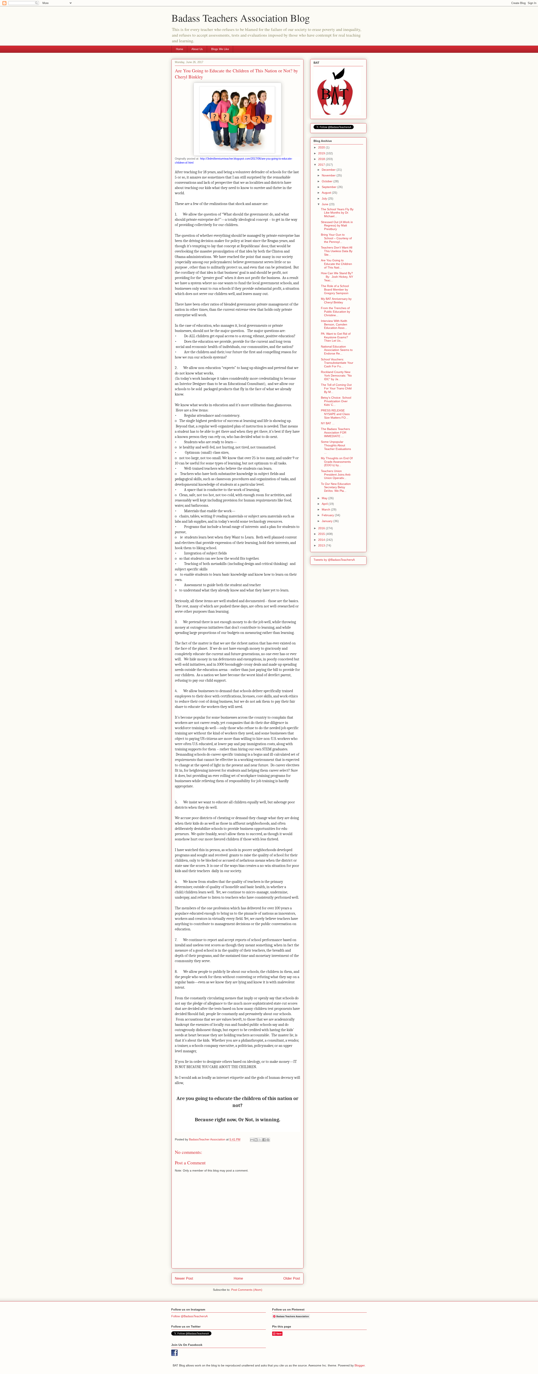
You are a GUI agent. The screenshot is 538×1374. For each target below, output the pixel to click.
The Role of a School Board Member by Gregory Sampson (335, 289)
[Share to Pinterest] (268, 1140)
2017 (322, 164)
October (327, 181)
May (325, 498)
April (325, 503)
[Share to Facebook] (264, 1140)
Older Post (291, 1278)
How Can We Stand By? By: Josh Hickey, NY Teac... (337, 276)
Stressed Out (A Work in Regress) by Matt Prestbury (337, 225)
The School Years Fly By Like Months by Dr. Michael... (337, 213)
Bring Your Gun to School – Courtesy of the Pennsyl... (336, 238)
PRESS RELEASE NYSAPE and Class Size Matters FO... (335, 414)
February (328, 515)
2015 (322, 534)
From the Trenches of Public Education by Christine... (335, 311)
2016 (322, 528)
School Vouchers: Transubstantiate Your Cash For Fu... (337, 363)
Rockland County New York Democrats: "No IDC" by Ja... (336, 375)
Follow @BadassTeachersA (189, 1316)
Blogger (360, 1365)
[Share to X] (260, 1140)
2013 (322, 545)
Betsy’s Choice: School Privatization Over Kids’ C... (336, 401)
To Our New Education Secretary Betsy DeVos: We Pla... (336, 487)
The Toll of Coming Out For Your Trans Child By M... (336, 388)
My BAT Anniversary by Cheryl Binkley (336, 300)
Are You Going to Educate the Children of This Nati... (336, 264)
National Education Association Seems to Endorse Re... (337, 350)
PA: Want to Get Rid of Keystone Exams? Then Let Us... (336, 337)
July (325, 198)
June (325, 204)
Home (179, 49)
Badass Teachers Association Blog (240, 17)
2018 (322, 159)
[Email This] (252, 1140)
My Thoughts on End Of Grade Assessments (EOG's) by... (337, 461)
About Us (197, 49)
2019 (322, 153)
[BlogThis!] (256, 1140)
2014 (322, 539)
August (327, 192)
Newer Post (184, 1278)
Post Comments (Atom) (246, 1289)
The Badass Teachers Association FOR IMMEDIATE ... (335, 432)
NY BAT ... (328, 423)
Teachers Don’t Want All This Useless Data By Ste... (336, 251)
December (329, 169)
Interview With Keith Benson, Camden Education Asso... (334, 324)
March (326, 509)
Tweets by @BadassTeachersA (334, 559)
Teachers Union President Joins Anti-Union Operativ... (336, 474)
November (329, 175)
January (327, 521)
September (329, 187)
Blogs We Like (220, 49)
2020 (322, 147)
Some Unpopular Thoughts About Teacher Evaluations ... (336, 447)
